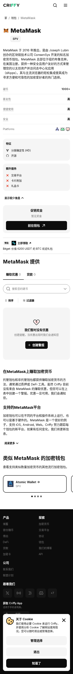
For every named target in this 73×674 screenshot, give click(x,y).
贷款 (5, 548)
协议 (41, 536)
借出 (5, 536)
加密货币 (44, 523)
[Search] (55, 5)
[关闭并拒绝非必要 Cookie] (64, 620)
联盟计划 (8, 575)
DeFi (6, 542)
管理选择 (36, 640)
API (41, 554)
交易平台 (44, 529)
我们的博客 (45, 548)
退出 (36, 652)
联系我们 (8, 569)
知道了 (36, 663)
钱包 (41, 542)
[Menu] (65, 5)
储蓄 (5, 523)
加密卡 (7, 554)
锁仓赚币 (8, 529)
